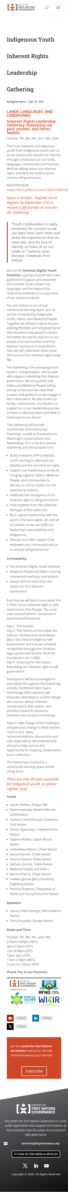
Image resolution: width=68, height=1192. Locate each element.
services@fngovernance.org (40, 1143)
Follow (21, 1018)
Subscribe (34, 1071)
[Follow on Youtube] (10, 1018)
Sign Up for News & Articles (38, 1154)
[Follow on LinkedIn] (35, 1018)
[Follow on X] (10, 1026)
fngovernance (18, 101)
